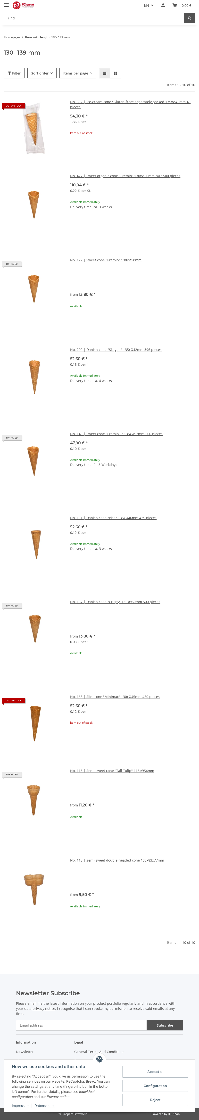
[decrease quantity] (74, 222)
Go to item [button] (132, 148)
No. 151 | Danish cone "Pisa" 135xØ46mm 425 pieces (113, 517)
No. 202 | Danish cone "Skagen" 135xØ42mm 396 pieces (116, 349)
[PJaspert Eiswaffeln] (23, 5)
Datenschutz (44, 1105)
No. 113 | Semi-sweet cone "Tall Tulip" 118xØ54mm (112, 770)
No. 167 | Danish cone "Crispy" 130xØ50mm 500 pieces (115, 601)
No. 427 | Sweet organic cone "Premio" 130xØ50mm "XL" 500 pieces (125, 176)
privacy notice (44, 1008)
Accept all (155, 1072)
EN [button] (146, 5)
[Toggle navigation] (6, 3)
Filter (16, 73)
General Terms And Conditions (99, 1051)
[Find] (189, 18)
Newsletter (25, 1051)
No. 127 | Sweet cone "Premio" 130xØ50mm (105, 260)
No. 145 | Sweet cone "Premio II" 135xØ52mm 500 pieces (116, 433)
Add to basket (132, 236)
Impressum (20, 1105)
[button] (163, 5)
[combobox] (132, 279)
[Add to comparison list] (54, 107)
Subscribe (165, 1025)
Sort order (40, 73)
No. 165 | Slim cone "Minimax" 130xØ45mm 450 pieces (115, 696)
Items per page (75, 73)
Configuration (155, 1086)
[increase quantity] (191, 222)
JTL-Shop (174, 1114)
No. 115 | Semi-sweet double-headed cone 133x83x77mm (117, 860)
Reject (155, 1100)
